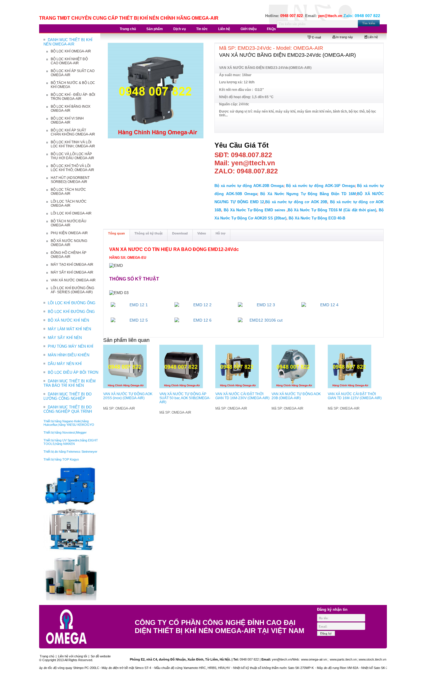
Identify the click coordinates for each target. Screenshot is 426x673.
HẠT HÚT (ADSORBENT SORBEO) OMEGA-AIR (70, 180)
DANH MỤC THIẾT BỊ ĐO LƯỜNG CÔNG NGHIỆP (67, 396)
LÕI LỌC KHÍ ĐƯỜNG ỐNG (71, 303)
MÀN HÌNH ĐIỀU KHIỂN (68, 355)
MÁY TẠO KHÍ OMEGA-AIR (72, 265)
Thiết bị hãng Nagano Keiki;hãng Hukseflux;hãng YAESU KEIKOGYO (68, 422)
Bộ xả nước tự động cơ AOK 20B (296, 202)
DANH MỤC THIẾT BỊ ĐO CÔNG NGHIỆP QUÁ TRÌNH (67, 409)
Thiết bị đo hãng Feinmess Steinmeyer (70, 451)
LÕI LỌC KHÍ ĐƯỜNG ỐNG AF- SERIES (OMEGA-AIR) (72, 290)
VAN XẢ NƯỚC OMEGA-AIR (73, 280)
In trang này (344, 37)
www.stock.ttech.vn (372, 659)
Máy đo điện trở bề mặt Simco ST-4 (115, 668)
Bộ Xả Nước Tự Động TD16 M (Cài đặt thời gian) (332, 210)
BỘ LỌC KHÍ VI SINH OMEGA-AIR (67, 120)
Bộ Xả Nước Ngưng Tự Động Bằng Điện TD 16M (308, 194)
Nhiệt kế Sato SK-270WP (366, 668)
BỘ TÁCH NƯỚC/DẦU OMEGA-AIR (68, 223)
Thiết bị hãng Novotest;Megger (65, 432)
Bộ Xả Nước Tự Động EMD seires (254, 210)
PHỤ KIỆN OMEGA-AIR (69, 233)
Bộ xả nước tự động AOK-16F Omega (320, 186)
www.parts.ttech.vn (343, 659)
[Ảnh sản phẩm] (156, 91)
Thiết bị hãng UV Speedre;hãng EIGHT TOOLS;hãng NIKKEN (70, 442)
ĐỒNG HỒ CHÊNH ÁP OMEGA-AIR (68, 255)
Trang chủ (47, 656)
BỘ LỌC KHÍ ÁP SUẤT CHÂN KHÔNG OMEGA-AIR (73, 132)
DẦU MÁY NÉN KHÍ (65, 364)
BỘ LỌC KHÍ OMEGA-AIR (71, 51)
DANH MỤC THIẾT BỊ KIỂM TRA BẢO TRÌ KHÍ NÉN (69, 383)
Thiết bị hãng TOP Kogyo (61, 459)
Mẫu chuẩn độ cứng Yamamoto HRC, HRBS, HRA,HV (180, 668)
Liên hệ (373, 37)
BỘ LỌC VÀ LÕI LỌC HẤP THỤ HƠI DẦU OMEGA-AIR (72, 156)
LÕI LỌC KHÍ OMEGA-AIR (71, 213)
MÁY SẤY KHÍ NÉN (65, 337)
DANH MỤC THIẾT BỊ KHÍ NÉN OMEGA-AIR (67, 42)
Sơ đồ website (101, 656)
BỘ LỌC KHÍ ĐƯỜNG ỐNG (71, 311)
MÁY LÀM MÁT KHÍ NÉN (69, 329)
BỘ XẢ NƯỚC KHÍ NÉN (68, 320)
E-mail (316, 37)
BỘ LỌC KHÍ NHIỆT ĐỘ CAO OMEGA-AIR (69, 61)
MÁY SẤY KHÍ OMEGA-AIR (72, 272)
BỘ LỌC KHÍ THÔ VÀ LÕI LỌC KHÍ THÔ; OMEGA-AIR (72, 168)
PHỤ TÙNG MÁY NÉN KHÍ (70, 346)
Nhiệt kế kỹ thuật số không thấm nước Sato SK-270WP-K (262, 668)
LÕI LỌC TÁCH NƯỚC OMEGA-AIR (69, 203)
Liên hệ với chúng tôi (72, 656)
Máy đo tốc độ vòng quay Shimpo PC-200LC (56, 668)
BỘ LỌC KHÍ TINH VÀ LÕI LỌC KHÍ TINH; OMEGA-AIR (73, 144)
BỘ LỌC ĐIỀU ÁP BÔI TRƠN (73, 372)
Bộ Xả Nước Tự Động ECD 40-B (317, 218)
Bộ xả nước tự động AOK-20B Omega (248, 186)
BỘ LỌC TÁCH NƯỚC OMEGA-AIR (68, 192)
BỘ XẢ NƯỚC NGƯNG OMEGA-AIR (69, 243)
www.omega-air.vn (313, 659)
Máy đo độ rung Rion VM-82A (326, 668)
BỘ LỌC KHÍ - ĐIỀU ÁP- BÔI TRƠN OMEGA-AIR (73, 97)
